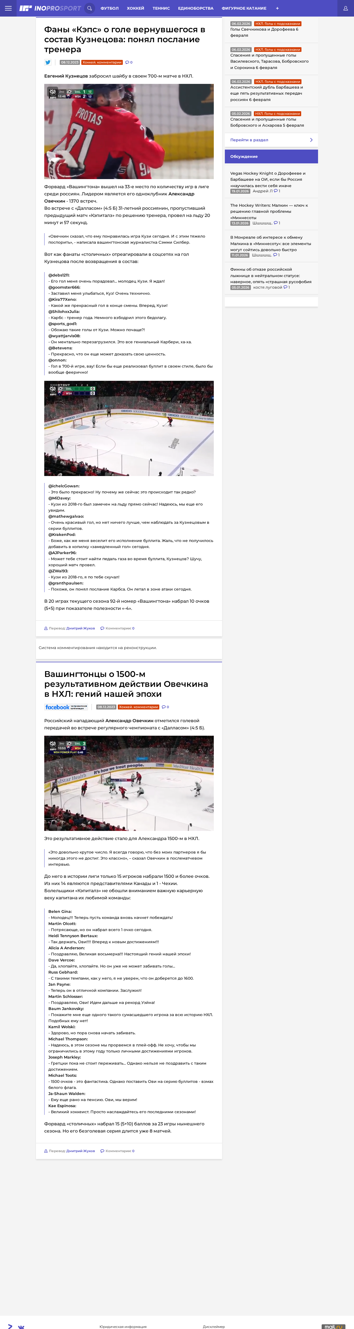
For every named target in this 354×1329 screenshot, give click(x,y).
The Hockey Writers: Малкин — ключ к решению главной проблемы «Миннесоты (269, 211)
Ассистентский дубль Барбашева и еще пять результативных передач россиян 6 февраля (266, 93)
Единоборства (196, 8)
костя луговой (268, 287)
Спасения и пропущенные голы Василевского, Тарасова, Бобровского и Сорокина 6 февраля (269, 61)
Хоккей (135, 8)
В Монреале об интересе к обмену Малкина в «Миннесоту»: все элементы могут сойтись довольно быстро (270, 243)
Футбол (110, 8)
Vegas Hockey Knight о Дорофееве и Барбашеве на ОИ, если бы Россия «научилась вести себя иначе (268, 179)
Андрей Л (263, 190)
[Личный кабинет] (345, 8)
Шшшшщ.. (263, 222)
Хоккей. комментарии (102, 62)
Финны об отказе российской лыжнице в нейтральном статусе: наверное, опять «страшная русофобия (271, 275)
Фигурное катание (244, 8)
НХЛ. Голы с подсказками (278, 24)
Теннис (161, 8)
